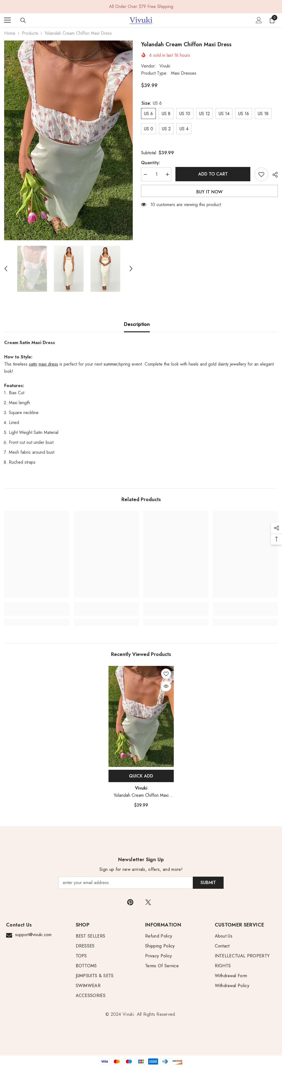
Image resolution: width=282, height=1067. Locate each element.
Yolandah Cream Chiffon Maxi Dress (141, 795)
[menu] (7, 20)
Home (9, 33)
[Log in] (259, 20)
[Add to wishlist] (261, 174)
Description (137, 324)
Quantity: (150, 163)
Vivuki (164, 66)
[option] (68, 140)
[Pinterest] (130, 902)
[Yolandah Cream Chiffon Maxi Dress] (141, 716)
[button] (6, 268)
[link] (36, 612)
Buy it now (209, 192)
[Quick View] (166, 686)
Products (30, 33)
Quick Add (141, 776)
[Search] (23, 20)
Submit (208, 882)
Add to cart (211, 174)
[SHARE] (273, 174)
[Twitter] (148, 902)
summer (110, 364)
